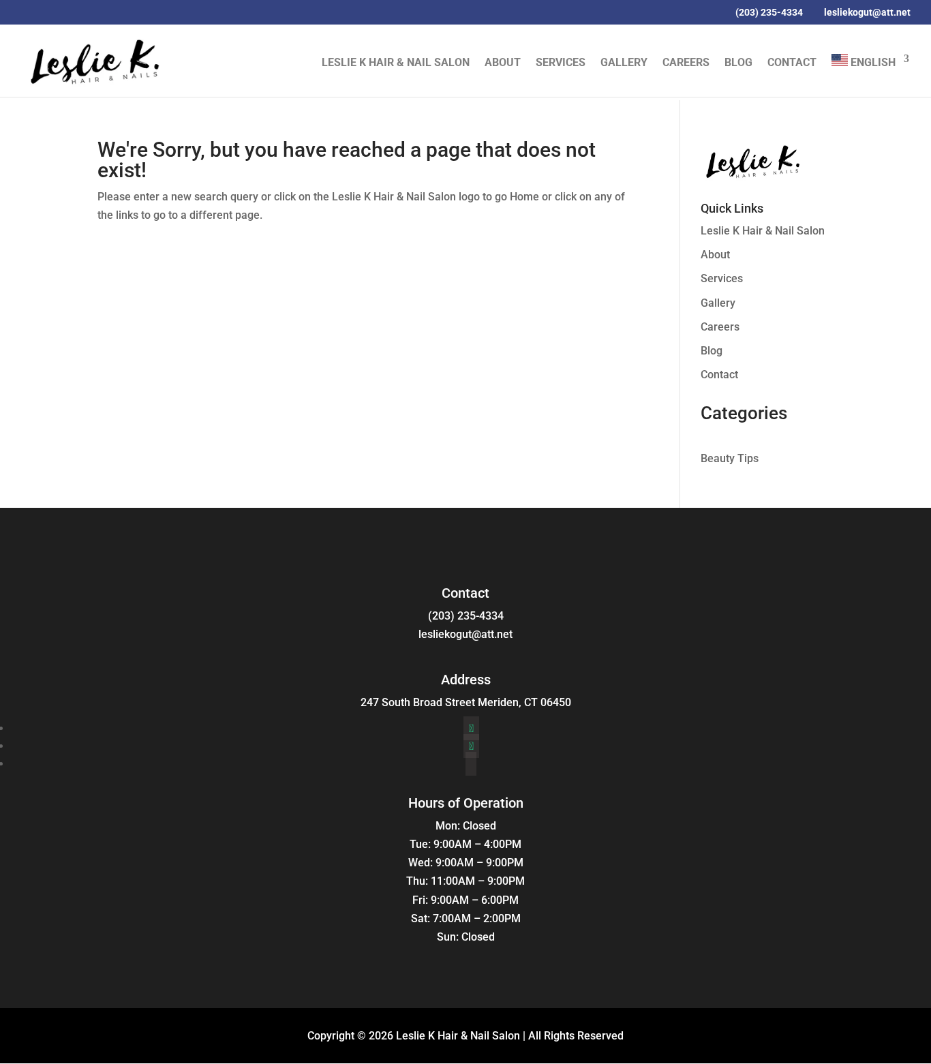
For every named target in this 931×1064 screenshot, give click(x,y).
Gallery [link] (623, 63)
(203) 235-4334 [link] (466, 615)
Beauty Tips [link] (730, 458)
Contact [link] (791, 63)
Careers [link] (685, 63)
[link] (93, 59)
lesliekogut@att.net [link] (465, 634)
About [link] (503, 63)
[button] (683, 12)
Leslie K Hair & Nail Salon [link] (396, 63)
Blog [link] (738, 63)
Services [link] (560, 63)
